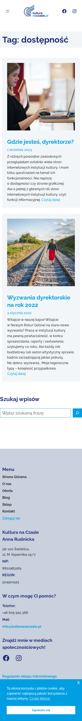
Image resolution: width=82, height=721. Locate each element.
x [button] (78, 682)
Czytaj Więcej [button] (39, 698)
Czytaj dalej (50, 200)
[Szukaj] (77, 413)
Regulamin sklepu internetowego (29, 676)
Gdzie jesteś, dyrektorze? (40, 141)
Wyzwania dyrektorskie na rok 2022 (38, 301)
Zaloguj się (11, 518)
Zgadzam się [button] (41, 710)
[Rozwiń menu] (7, 11)
